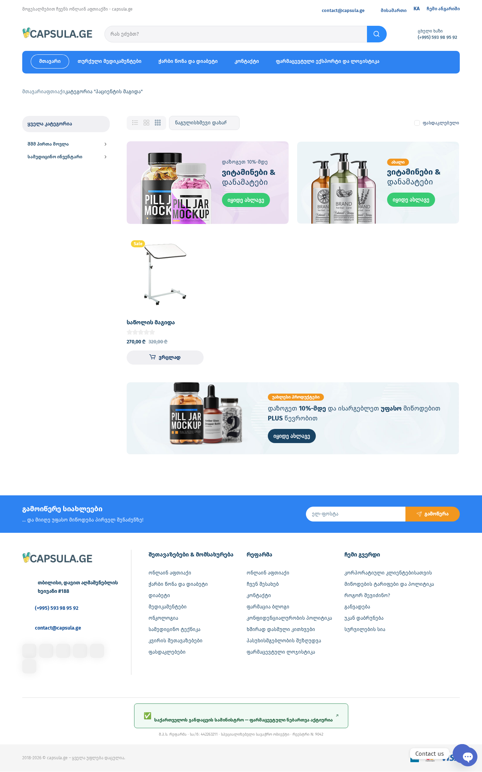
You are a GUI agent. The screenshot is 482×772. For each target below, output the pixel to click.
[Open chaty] (462, 753)
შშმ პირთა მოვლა (48, 144)
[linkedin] (63, 651)
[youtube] (29, 666)
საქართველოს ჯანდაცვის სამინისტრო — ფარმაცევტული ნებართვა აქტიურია (241, 717)
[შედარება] (192, 261)
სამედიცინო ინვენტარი (55, 156)
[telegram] (80, 651)
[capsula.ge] (57, 34)
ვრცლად (170, 357)
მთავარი (33, 92)
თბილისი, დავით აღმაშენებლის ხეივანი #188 (78, 587)
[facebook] (29, 651)
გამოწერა (436, 514)
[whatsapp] (97, 651)
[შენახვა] (192, 247)
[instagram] (46, 651)
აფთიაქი (54, 92)
